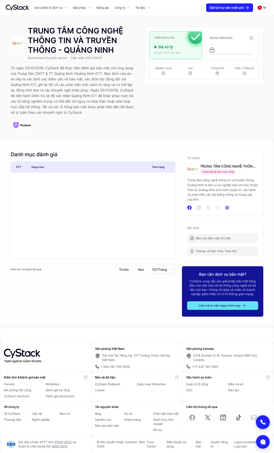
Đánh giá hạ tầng (58, 390)
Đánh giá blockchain (60, 396)
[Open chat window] (263, 442)
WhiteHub (53, 384)
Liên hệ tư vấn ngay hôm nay (219, 305)
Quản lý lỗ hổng (197, 384)
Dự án (128, 413)
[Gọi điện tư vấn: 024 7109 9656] (263, 422)
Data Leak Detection (151, 384)
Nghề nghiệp (41, 419)
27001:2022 (63, 442)
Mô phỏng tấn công (17, 390)
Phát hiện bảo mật (166, 413)
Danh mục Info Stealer (163, 422)
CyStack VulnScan (17, 396)
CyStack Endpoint (107, 384)
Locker (100, 390)
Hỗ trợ (157, 430)
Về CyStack (12, 413)
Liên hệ (37, 413)
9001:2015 (59, 446)
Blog (98, 413)
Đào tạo (233, 390)
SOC (189, 390)
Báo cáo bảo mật (107, 425)
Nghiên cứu (103, 419)
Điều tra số (235, 384)
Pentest (9, 384)
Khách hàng (132, 419)
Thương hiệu (12, 419)
